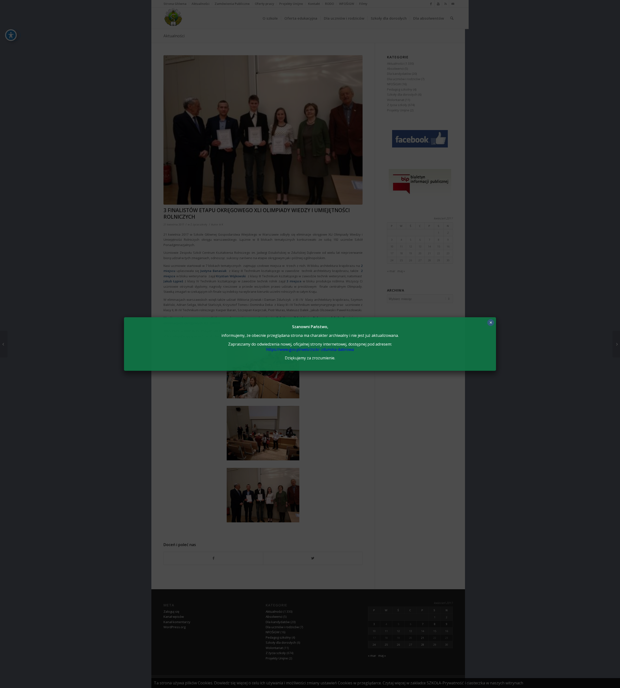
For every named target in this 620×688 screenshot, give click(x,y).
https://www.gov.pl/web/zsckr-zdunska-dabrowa (310, 349)
